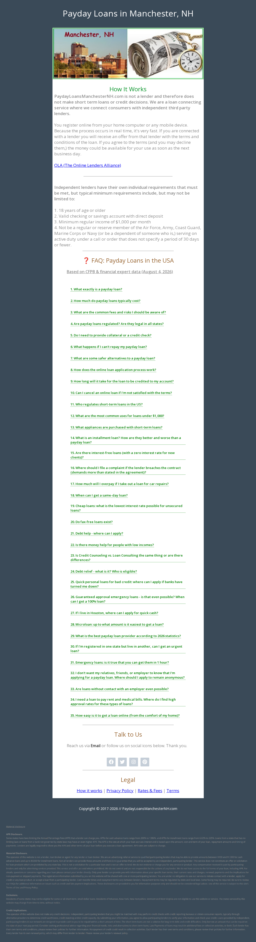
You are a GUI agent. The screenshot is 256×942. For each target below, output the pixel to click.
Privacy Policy (120, 790)
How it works (89, 790)
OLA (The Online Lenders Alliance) (87, 165)
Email (95, 745)
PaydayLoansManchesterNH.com (149, 808)
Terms (172, 790)
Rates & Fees (150, 790)
